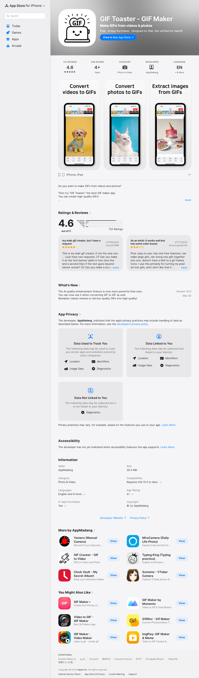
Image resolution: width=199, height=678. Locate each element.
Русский (93, 659)
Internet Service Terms (69, 674)
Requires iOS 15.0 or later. (142, 482)
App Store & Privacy (95, 674)
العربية (82, 659)
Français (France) (123, 659)
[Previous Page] (54, 67)
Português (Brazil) (155, 659)
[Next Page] (195, 67)
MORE (116, 267)
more (188, 199)
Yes (60, 505)
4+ (128, 494)
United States (65, 655)
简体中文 (106, 659)
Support (133, 674)
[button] (25, 26)
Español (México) (67, 659)
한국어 (139, 659)
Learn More (169, 424)
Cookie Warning (117, 674)
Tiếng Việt (173, 659)
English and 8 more (70, 494)
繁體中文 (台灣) (65, 662)
